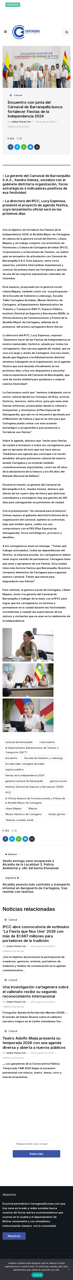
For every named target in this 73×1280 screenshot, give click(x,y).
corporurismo (47, 742)
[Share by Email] (37, 147)
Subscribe (36, 1153)
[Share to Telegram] (30, 147)
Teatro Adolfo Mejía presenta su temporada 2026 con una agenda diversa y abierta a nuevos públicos (34, 1043)
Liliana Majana (13, 808)
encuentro (11, 758)
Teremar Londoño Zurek (19, 820)
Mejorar (32, 808)
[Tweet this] (17, 147)
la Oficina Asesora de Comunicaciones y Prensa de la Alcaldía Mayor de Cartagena (35, 800)
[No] (68, 1269)
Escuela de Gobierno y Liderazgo (43, 758)
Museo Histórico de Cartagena (23, 814)
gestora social (58, 781)
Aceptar (37, 1275)
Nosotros (14, 1236)
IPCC (8, 792)
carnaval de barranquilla (18, 742)
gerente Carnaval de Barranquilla (24, 781)
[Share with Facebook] (10, 147)
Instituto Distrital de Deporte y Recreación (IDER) (34, 786)
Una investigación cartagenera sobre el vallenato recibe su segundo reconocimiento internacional (36, 991)
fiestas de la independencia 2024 (24, 775)
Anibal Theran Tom (21, 121)
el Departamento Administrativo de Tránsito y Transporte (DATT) (32, 750)
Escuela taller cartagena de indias (24, 763)
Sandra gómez (56, 814)
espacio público (14, 769)
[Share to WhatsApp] (24, 147)
